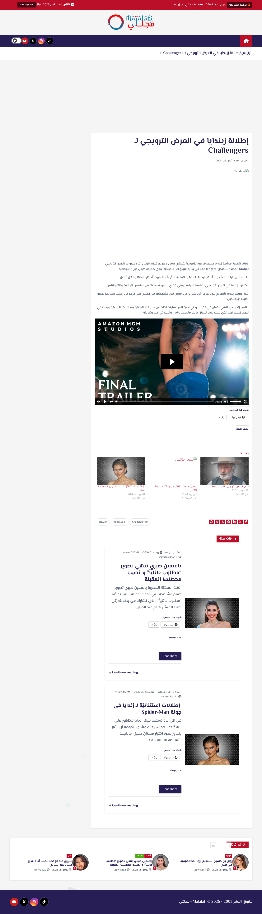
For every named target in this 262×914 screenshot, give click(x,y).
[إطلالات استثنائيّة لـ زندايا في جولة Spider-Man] (121, 471)
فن (149, 855)
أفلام (245, 161)
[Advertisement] (131, 96)
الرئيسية (246, 53)
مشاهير (161, 692)
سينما (169, 553)
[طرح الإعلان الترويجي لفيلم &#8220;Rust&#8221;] (224, 471)
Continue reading (124, 672)
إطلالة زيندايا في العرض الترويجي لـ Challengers (201, 53)
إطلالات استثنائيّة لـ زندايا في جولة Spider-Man (121, 489)
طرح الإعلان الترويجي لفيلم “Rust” (229, 487)
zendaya (118, 522)
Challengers (139, 522)
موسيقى (66, 855)
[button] (228, 845)
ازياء (238, 161)
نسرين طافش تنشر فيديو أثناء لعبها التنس (176, 489)
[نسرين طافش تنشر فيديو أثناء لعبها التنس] (173, 471)
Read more (170, 656)
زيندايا (101, 522)
